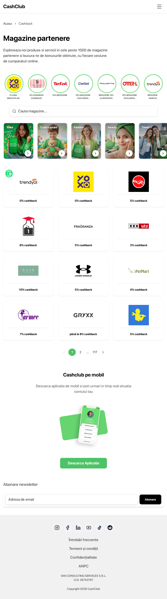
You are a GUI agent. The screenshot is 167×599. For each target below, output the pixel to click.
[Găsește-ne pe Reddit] (109, 527)
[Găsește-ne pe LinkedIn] (78, 527)
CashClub (14, 6)
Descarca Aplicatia (83, 463)
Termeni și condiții (83, 548)
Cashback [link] (26, 23)
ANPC (84, 566)
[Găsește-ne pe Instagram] (57, 527)
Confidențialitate (83, 557)
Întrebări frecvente (83, 540)
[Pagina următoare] (103, 352)
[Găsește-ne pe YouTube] (88, 527)
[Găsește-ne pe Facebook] (67, 527)
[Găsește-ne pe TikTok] (99, 527)
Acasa (7, 23)
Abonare (150, 499)
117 (95, 352)
